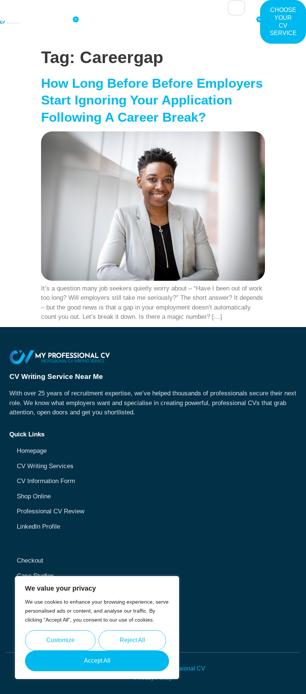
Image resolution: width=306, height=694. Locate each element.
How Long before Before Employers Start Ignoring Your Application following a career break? (152, 100)
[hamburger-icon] (236, 7)
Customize (60, 640)
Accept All (97, 660)
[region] (97, 627)
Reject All (132, 640)
